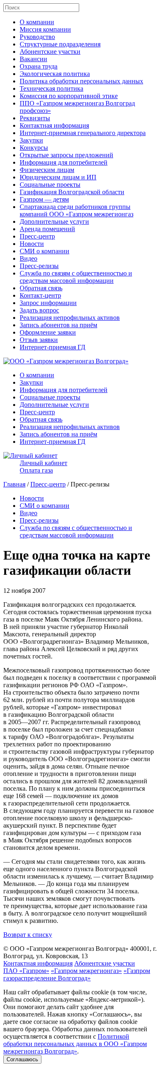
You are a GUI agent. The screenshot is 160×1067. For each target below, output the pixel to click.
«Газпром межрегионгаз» (86, 970)
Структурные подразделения (60, 44)
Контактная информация (54, 125)
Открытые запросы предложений (66, 154)
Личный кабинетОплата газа (43, 466)
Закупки (31, 140)
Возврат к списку (27, 934)
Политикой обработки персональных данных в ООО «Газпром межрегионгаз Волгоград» (75, 1044)
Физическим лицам (47, 169)
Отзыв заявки (39, 339)
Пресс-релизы (39, 265)
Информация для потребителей (63, 162)
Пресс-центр (37, 236)
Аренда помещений (47, 228)
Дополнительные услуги (54, 221)
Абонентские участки (50, 51)
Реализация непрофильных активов (70, 317)
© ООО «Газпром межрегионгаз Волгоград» (65, 948)
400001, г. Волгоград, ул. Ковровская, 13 (80, 952)
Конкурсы (34, 147)
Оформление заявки (48, 332)
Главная (14, 484)
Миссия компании (45, 29)
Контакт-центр (40, 295)
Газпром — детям (44, 199)
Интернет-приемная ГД (52, 347)
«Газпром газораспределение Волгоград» (76, 974)
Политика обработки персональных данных (81, 81)
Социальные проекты (50, 184)
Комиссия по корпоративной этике (69, 95)
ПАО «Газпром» (26, 970)
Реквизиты (35, 118)
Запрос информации (48, 302)
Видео (28, 258)
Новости (32, 243)
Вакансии (33, 58)
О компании (37, 21)
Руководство (37, 36)
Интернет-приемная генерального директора (83, 132)
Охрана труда (38, 66)
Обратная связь (41, 288)
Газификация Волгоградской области (72, 191)
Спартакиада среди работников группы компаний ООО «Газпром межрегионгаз (76, 210)
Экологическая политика (55, 73)
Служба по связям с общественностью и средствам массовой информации (76, 277)
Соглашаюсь (22, 1059)
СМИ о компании (44, 251)
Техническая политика (51, 88)
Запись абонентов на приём (58, 324)
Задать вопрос (39, 310)
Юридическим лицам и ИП (58, 177)
